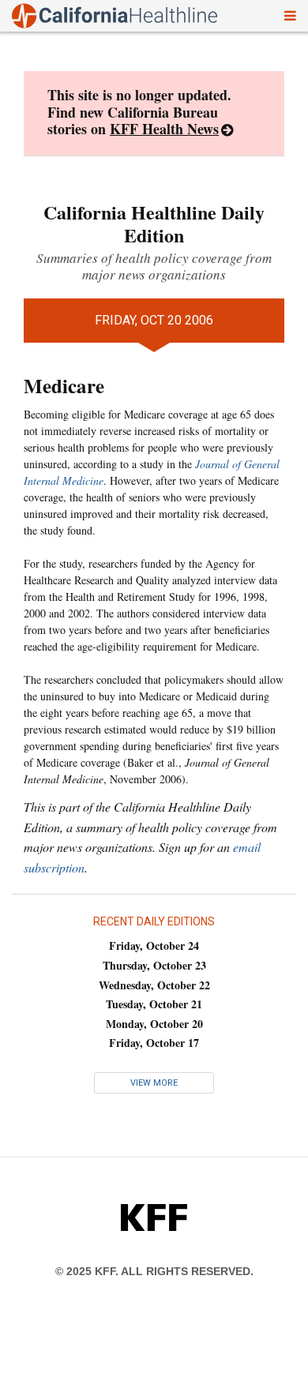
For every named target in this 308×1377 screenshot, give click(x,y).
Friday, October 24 (154, 945)
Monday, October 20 (154, 1023)
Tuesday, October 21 (154, 1004)
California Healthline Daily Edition (154, 223)
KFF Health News (164, 128)
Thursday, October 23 (154, 965)
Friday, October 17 (154, 1042)
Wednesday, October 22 (154, 985)
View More (154, 1083)
